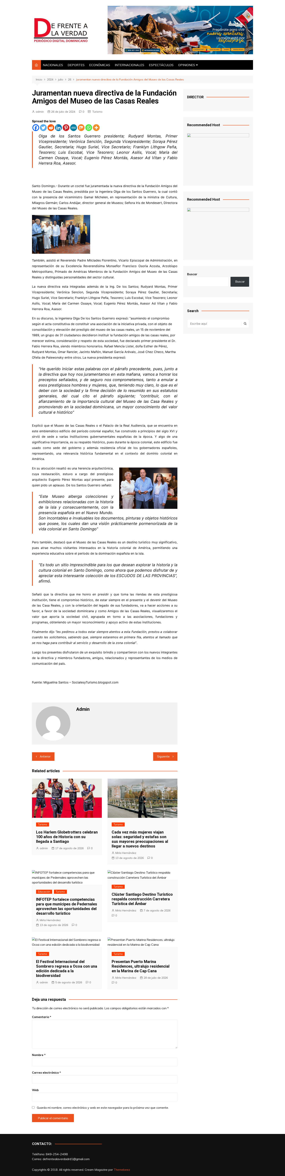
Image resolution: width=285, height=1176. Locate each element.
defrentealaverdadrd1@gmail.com (66, 1159)
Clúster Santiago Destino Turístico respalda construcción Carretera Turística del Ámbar (142, 899)
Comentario (41, 1017)
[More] (96, 127)
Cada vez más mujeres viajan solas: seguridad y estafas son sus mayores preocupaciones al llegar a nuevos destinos (140, 839)
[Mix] (81, 127)
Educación (44, 891)
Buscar (192, 274)
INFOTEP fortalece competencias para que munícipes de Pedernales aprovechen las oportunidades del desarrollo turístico (66, 906)
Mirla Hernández (125, 853)
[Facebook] (35, 127)
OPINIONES (186, 65)
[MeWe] (73, 127)
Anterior (45, 756)
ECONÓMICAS (99, 65)
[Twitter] (43, 127)
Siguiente (163, 756)
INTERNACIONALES (129, 65)
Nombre (39, 1055)
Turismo (97, 111)
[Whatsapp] (88, 127)
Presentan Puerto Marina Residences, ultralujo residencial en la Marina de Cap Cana (140, 966)
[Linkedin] (58, 127)
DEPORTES (76, 65)
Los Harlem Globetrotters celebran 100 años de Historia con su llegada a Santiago (67, 837)
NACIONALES (53, 65)
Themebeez (122, 1170)
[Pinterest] (66, 127)
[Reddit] (51, 127)
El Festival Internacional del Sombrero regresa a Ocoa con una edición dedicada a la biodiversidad (66, 968)
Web (35, 1090)
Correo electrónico (46, 1072)
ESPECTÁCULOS (161, 65)
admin (40, 111)
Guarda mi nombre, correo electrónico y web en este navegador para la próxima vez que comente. (103, 1108)
